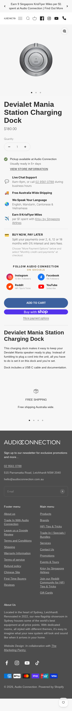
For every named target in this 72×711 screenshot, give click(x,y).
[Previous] (4, 6)
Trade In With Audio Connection (16, 522)
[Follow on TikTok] (37, 663)
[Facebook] (42, 18)
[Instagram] (49, 18)
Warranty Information (17, 553)
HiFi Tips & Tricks (51, 526)
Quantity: (9, 139)
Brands (44, 520)
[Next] (67, 6)
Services (45, 543)
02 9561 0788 (44, 181)
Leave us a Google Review (16, 532)
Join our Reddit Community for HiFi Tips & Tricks (52, 582)
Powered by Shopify (51, 686)
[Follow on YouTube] (27, 663)
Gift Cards (46, 592)
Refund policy (12, 566)
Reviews (9, 584)
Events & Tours (49, 562)
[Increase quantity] (25, 147)
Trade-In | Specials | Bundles (52, 534)
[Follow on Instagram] (17, 663)
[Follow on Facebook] (6, 663)
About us (9, 513)
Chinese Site (12, 572)
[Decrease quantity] (9, 147)
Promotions (47, 555)
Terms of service (14, 559)
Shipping (9, 547)
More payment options (36, 318)
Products (45, 513)
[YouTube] (56, 18)
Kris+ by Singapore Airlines (52, 570)
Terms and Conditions (18, 540)
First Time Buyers (15, 578)
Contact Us (47, 549)
